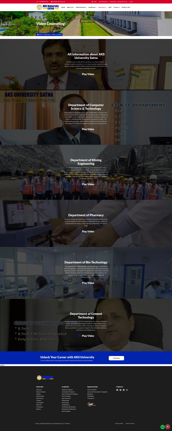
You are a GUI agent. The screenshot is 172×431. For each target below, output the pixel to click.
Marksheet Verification (69, 409)
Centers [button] (116, 7)
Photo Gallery (66, 411)
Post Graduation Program (70, 394)
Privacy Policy (119, 423)
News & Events (41, 392)
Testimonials (40, 396)
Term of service (130, 423)
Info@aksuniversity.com (59, 1)
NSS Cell (38, 405)
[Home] (47, 7)
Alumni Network (103, 1)
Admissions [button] (102, 7)
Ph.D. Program (66, 396)
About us (39, 389)
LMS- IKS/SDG (91, 389)
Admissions (39, 398)
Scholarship (65, 400)
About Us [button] (70, 7)
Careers (38, 400)
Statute (38, 409)
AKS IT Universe (65, 423)
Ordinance (39, 407)
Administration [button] (81, 7)
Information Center (122, 1)
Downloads (65, 402)
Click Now (116, 358)
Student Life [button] (126, 7)
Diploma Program (67, 389)
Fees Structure (66, 398)
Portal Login (113, 1)
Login (94, 1)
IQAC (110, 7)
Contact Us (90, 398)
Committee (39, 402)
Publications (66, 405)
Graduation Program (68, 392)
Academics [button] (92, 7)
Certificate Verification (69, 407)
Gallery (38, 394)
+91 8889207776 (43, 1)
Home (63, 7)
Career (131, 1)
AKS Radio (90, 396)
